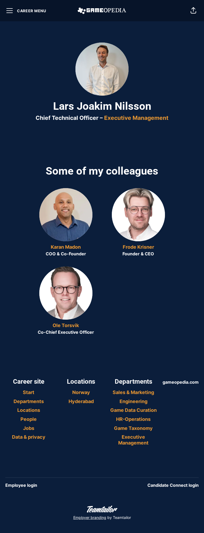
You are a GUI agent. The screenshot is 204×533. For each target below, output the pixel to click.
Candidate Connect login (173, 485)
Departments (29, 401)
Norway (81, 392)
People (28, 419)
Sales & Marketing (133, 392)
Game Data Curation (133, 410)
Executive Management (136, 118)
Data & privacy (28, 437)
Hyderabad (81, 401)
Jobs (28, 428)
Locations (28, 410)
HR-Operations (133, 419)
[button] (193, 10)
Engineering (133, 401)
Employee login (21, 485)
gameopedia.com (181, 382)
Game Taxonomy (133, 428)
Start (28, 392)
